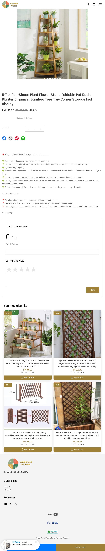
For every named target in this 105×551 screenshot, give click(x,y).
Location (7, 486)
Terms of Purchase (62, 538)
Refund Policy (50, 538)
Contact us (7, 490)
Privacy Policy (40, 538)
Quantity (5, 127)
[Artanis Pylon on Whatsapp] (11, 505)
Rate (93, 290)
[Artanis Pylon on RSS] (16, 505)
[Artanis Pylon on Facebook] (5, 505)
